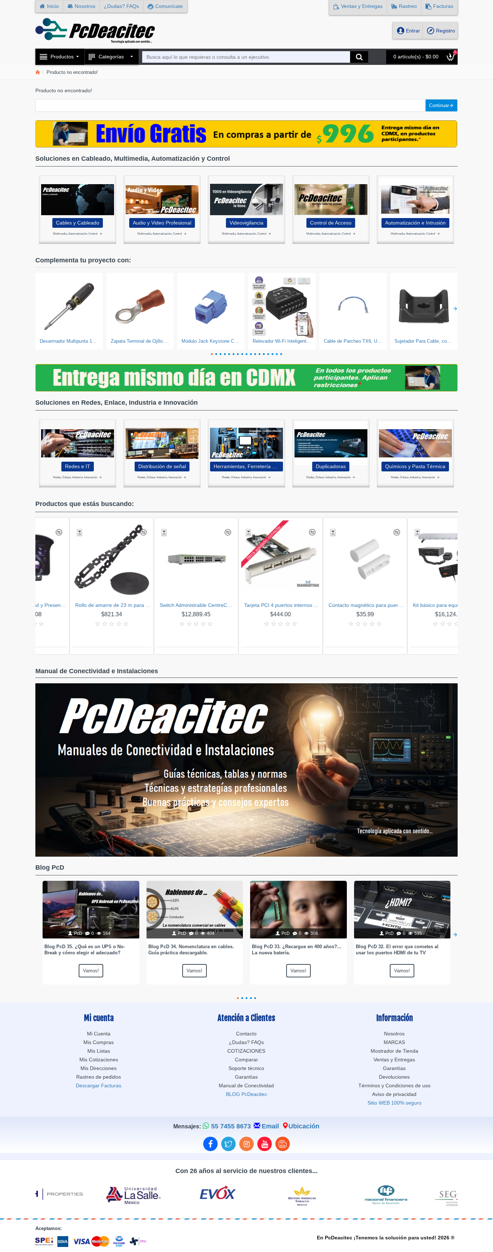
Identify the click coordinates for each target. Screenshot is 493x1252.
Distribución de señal (162, 466)
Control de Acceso (331, 223)
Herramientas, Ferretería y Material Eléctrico (246, 466)
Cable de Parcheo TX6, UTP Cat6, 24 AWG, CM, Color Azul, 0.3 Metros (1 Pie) (353, 341)
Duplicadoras (331, 466)
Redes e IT (77, 466)
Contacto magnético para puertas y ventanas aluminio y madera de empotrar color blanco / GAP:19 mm (325, 605)
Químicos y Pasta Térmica (415, 466)
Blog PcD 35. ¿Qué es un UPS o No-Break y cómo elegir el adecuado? (84, 949)
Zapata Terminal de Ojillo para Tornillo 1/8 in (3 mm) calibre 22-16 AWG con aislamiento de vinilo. (140, 341)
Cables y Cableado (77, 223)
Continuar (439, 105)
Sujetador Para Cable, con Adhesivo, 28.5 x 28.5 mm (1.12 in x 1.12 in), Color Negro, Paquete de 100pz (423, 341)
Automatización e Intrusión (415, 223)
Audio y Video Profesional (162, 223)
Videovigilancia (246, 223)
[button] (38, 308)
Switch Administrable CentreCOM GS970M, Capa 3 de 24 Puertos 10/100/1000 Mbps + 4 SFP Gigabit (156, 605)
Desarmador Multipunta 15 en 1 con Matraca (69, 341)
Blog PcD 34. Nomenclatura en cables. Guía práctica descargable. (191, 949)
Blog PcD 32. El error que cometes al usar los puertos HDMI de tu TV (397, 949)
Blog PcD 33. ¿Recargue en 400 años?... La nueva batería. (296, 949)
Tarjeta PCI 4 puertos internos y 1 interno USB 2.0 (241, 605)
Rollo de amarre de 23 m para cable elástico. (72, 605)
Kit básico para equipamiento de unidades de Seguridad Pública (410, 605)
